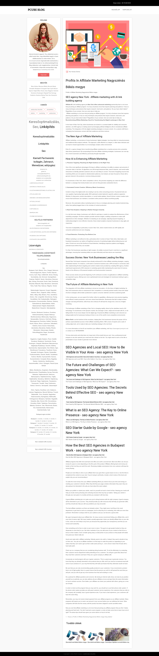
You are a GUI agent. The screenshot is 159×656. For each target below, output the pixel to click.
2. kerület (45, 418)
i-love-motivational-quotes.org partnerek (43, 232)
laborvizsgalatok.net (36, 183)
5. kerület (43, 421)
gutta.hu (43, 171)
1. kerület (39, 418)
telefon (33, 113)
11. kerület (42, 425)
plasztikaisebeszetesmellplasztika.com (42, 190)
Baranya (41, 86)
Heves (43, 90)
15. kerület (52, 427)
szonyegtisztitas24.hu (43, 173)
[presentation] (126, 634)
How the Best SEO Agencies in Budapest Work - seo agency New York (85, 455)
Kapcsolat (127, 9)
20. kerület (46, 432)
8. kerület (45, 423)
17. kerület (42, 430)
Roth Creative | (85, 654)
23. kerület (47, 434)
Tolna (47, 95)
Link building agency (79, 104)
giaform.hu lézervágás (36, 249)
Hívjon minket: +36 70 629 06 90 (122, 3)
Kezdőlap (116, 9)
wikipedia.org (34, 212)
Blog (46, 54)
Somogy (53, 93)
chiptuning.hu (34, 209)
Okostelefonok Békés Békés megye (76, 642)
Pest (49, 93)
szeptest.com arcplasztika (43, 178)
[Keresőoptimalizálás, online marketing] (36, 12)
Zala (43, 97)
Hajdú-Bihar (37, 90)
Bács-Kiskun (35, 86)
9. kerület (51, 423)
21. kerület (53, 432)
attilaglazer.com (35, 194)
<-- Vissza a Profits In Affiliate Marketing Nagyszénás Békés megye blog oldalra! (89, 617)
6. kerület (49, 421)
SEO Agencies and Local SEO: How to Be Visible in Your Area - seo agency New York (89, 357)
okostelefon (50, 109)
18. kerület (49, 430)
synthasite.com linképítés (38, 239)
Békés (46, 86)
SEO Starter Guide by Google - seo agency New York (80, 437)
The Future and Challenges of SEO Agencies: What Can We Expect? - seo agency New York (91, 379)
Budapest (38, 88)
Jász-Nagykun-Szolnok (51, 90)
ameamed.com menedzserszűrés (40, 197)
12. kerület (49, 425)
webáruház (52, 113)
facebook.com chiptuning (38, 235)
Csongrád (44, 88)
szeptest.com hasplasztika (43, 225)
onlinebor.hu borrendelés (38, 205)
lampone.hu (43, 169)
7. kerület (39, 423)
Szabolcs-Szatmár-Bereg (37, 95)
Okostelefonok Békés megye (95, 642)
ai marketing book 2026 (47, 69)
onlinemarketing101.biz (43, 176)
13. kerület (38, 427)
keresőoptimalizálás (35, 60)
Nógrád (46, 93)
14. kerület (45, 427)
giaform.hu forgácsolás (37, 186)
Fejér (48, 88)
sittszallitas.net (35, 201)
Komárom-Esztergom (37, 93)
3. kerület (52, 418)
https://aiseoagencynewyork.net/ (118, 328)
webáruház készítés (36, 109)
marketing (42, 113)
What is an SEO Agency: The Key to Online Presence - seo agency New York (87, 419)
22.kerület (40, 434)
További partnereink (36, 216)
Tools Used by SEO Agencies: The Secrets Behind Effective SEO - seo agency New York (90, 402)
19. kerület (39, 432)
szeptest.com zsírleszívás (43, 180)
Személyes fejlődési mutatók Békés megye (118, 642)
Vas (50, 95)
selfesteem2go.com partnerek (39, 228)
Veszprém (54, 95)
